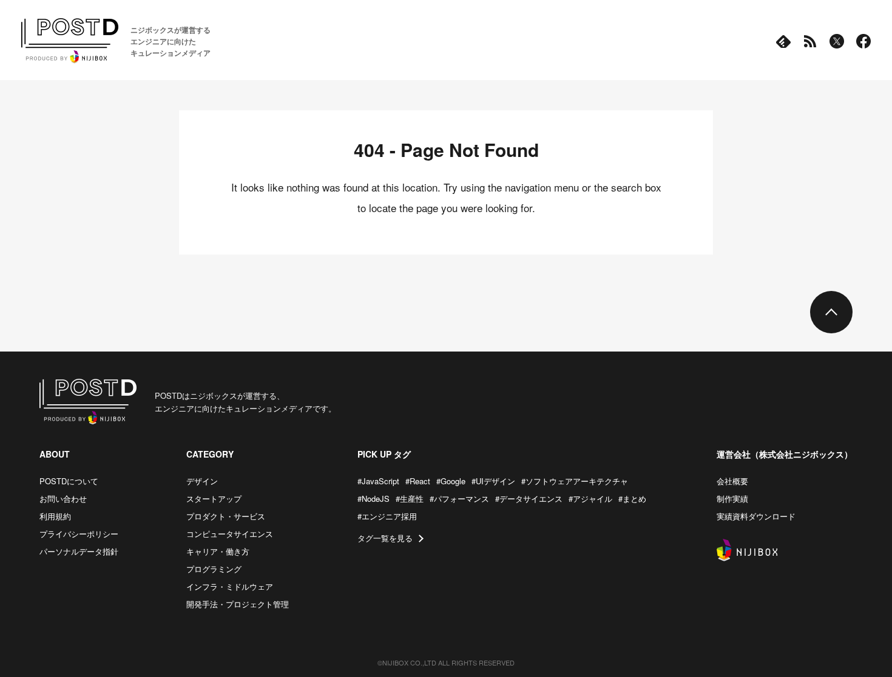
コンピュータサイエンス (229, 533)
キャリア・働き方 (217, 551)
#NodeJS (373, 498)
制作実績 (732, 498)
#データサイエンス (529, 498)
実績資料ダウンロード (756, 516)
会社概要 (732, 481)
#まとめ (632, 498)
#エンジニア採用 (387, 516)
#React (417, 481)
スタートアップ (214, 498)
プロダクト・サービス (225, 516)
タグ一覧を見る (385, 538)
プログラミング (214, 569)
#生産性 (410, 498)
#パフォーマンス (459, 498)
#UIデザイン (493, 481)
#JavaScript (378, 481)
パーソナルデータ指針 (78, 551)
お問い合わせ (63, 498)
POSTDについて (68, 481)
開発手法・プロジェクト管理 (237, 604)
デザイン (202, 481)
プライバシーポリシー (78, 533)
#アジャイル (590, 498)
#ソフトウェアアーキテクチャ (574, 481)
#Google (450, 481)
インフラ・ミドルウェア (229, 586)
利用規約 (55, 516)
